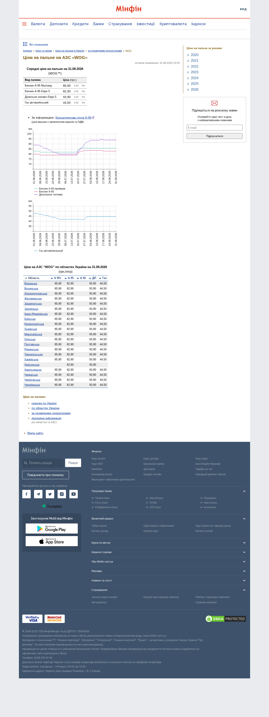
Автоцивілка (99, 602)
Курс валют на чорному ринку (213, 525)
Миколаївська (33, 334)
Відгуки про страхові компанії (161, 597)
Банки (98, 24)
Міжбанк (97, 469)
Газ (104, 278)
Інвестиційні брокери (207, 463)
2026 (194, 90)
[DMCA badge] (226, 619)
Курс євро (201, 458)
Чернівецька (32, 384)
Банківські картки (154, 463)
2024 (194, 78)
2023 (194, 72)
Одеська (29, 339)
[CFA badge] (76, 619)
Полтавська (31, 344)
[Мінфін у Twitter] (50, 494)
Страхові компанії (206, 602)
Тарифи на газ (203, 469)
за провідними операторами (51, 413)
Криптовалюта (173, 24)
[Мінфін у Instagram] (62, 494)
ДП (94, 278)
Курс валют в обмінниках (159, 525)
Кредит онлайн (153, 474)
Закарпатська (33, 303)
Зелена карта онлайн (104, 597)
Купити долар (100, 531)
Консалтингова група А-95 (73, 117)
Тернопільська (33, 354)
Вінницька (30, 283)
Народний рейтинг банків (210, 474)
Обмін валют (99, 525)
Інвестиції (146, 24)
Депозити (59, 24)
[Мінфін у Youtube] (73, 494)
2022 (194, 66)
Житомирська (33, 298)
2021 (194, 61)
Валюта (38, 24)
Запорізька (31, 308)
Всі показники (38, 44)
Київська (30, 319)
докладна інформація (46, 418)
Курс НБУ (97, 463)
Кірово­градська (34, 324)
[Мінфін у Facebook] (26, 494)
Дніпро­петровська (35, 293)
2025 (194, 84)
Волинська (31, 288)
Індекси (198, 24)
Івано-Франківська (35, 313)
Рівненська (31, 349)
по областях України (45, 408)
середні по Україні (44, 403)
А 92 (83, 278)
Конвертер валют (102, 474)
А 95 (71, 278)
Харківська (31, 359)
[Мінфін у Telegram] (38, 494)
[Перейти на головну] (134, 9)
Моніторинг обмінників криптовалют (113, 479)
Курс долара (151, 458)
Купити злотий (204, 531)
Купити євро (151, 531)
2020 (194, 55)
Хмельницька (32, 369)
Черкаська (31, 374)
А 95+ (57, 278)
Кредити (80, 24)
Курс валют (98, 458)
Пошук (73, 462)
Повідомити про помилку (45, 475)
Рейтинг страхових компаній (212, 597)
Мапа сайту (35, 433)
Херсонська (31, 364)
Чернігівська (32, 379)
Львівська (30, 329)
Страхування (120, 24)
